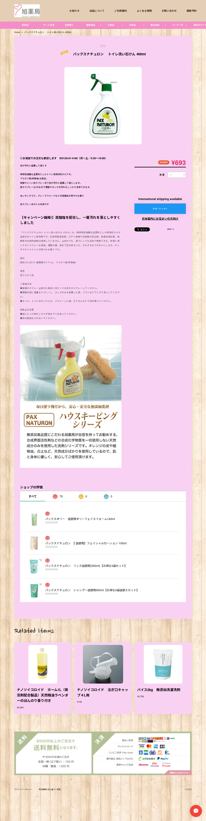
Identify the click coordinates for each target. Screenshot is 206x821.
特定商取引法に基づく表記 (50, 789)
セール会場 (48, 24)
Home (17, 32)
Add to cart (160, 208)
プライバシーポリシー (23, 789)
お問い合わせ (169, 10)
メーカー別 (177, 24)
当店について (96, 10)
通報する (170, 229)
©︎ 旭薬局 (188, 789)
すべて (33, 496)
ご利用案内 (120, 10)
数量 (162, 175)
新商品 (25, 24)
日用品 (132, 24)
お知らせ (74, 10)
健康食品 (90, 24)
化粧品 (111, 24)
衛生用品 (155, 24)
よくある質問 (144, 10)
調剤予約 (192, 10)
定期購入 (69, 24)
